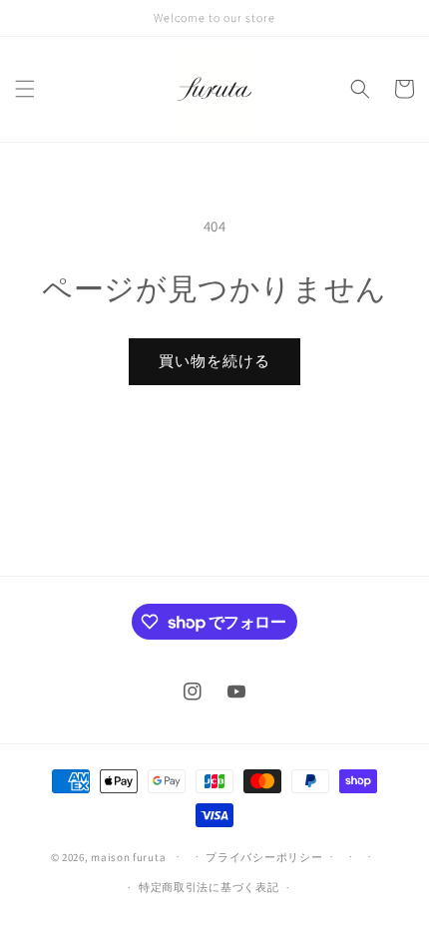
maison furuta (128, 856)
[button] (25, 89)
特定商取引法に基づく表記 (208, 887)
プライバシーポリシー (264, 857)
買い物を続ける (214, 360)
